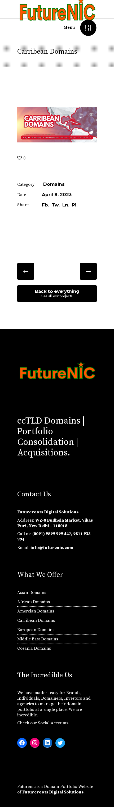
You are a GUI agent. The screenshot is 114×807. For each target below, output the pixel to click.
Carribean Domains (36, 620)
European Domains (35, 629)
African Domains (33, 602)
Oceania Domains (34, 648)
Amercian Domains (35, 611)
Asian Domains (31, 592)
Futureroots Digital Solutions (53, 792)
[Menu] (88, 27)
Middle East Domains (37, 639)
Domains (54, 184)
